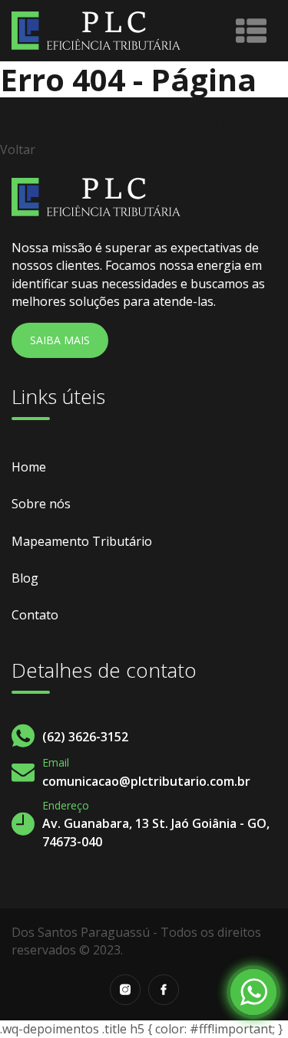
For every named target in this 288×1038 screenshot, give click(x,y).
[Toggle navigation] (251, 30)
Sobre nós (41, 503)
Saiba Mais (60, 340)
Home (29, 466)
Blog (25, 578)
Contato (35, 614)
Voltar (17, 149)
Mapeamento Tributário (82, 541)
